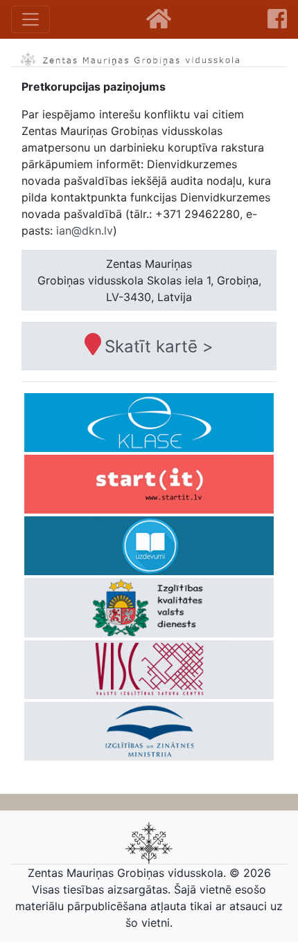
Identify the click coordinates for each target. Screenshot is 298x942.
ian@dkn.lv (84, 230)
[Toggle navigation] (30, 19)
